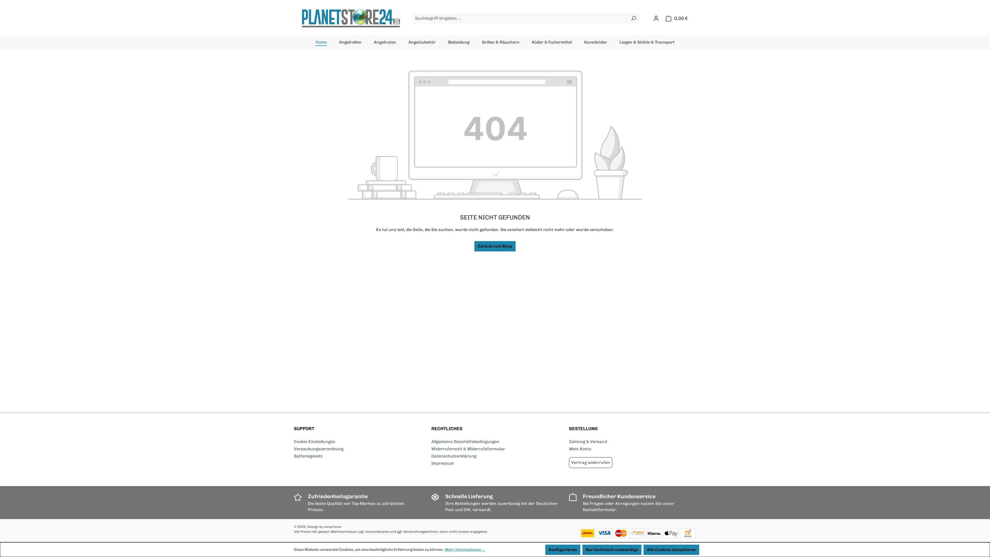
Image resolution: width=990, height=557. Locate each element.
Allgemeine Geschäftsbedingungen (465, 441)
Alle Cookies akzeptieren (671, 549)
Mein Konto (580, 448)
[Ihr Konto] (656, 18)
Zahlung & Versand (588, 441)
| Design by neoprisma (323, 527)
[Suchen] (634, 18)
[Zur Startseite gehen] (350, 18)
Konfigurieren (563, 549)
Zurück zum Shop (495, 246)
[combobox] (520, 18)
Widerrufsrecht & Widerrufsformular (468, 448)
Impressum (442, 463)
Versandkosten (377, 532)
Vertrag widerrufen (590, 462)
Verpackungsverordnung (318, 448)
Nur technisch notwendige (612, 549)
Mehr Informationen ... (465, 549)
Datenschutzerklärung (453, 456)
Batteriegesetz (308, 456)
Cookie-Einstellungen (314, 441)
